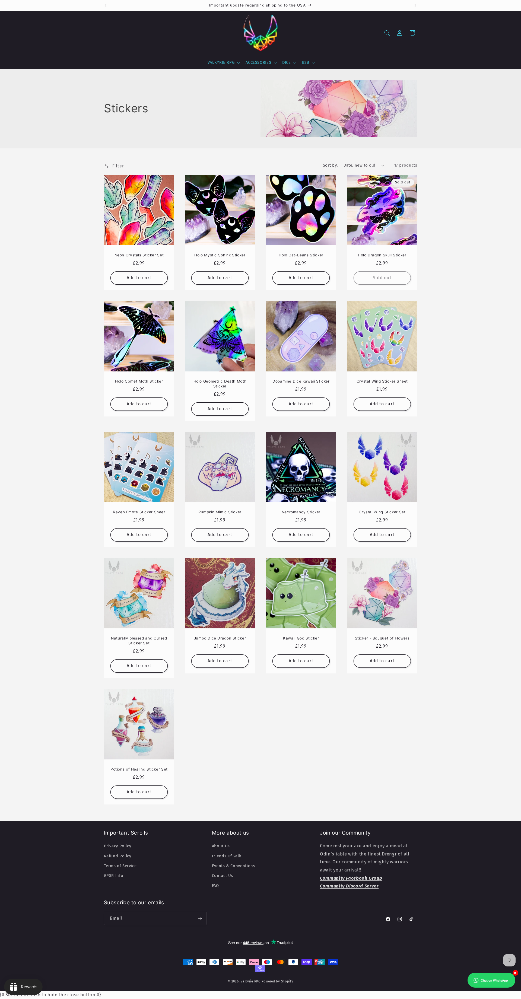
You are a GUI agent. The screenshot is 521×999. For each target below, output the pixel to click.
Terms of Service (120, 865)
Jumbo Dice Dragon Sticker (220, 638)
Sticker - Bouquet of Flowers (382, 638)
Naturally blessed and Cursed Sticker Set (139, 640)
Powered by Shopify (277, 981)
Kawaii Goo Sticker (301, 638)
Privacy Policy (117, 846)
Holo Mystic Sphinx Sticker (219, 255)
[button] (223, 63)
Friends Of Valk (226, 856)
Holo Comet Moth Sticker (139, 381)
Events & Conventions (233, 865)
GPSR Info (113, 875)
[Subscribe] (199, 918)
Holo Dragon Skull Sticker (382, 255)
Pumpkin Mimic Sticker (220, 512)
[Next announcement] (415, 5)
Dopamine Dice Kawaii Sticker (301, 381)
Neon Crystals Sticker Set (139, 255)
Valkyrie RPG (250, 981)
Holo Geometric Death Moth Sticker (220, 383)
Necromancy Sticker (301, 512)
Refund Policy (117, 856)
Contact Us (222, 875)
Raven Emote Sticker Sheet (139, 512)
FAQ (215, 885)
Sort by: (330, 165)
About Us (221, 846)
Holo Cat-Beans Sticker (301, 255)
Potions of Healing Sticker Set (138, 769)
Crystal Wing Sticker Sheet (382, 381)
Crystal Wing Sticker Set (382, 512)
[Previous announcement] (106, 5)
